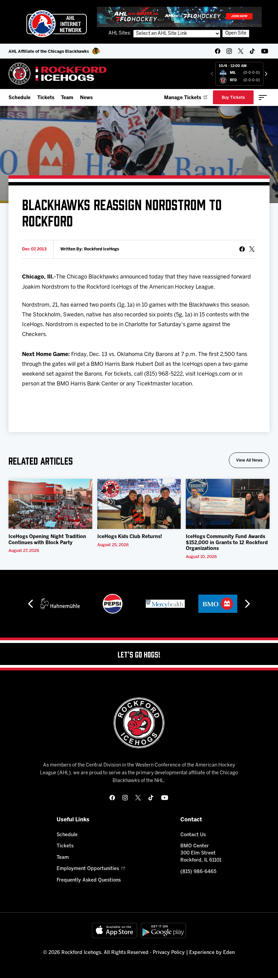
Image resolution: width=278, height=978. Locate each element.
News (86, 98)
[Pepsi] (112, 604)
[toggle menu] (263, 97)
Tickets (45, 98)
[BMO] (217, 604)
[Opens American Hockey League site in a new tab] (56, 24)
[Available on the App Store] (114, 930)
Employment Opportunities (88, 869)
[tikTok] (252, 51)
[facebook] (218, 51)
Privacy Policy (169, 953)
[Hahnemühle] (60, 604)
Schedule (19, 98)
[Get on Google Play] (163, 930)
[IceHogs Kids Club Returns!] (139, 504)
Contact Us (193, 835)
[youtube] (265, 51)
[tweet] (252, 249)
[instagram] (229, 51)
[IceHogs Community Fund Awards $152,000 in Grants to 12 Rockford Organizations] (228, 504)
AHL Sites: (120, 33)
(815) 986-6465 (198, 872)
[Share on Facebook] (242, 249)
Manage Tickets (182, 98)
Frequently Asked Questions (89, 880)
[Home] (57, 74)
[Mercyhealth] (165, 604)
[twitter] (241, 51)
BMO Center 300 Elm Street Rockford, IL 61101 (200, 853)
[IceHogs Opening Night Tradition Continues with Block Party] (50, 504)
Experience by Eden (212, 953)
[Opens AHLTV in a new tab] (179, 16)
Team (67, 98)
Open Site (235, 33)
